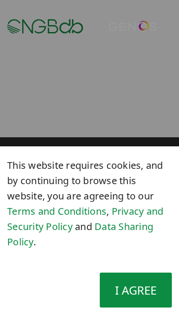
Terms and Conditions (56, 211)
